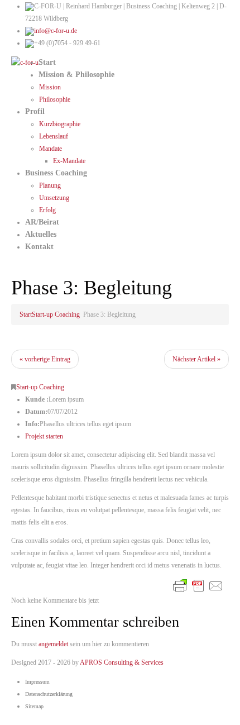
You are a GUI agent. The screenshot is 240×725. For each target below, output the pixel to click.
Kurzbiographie (59, 124)
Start (47, 62)
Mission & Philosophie (76, 74)
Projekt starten (44, 436)
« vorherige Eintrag (45, 359)
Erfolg (47, 210)
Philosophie (54, 99)
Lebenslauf (53, 136)
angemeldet (53, 644)
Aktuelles (40, 234)
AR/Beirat (42, 222)
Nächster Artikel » (196, 359)
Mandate (50, 148)
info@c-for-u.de (55, 31)
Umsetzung (54, 198)
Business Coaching (56, 173)
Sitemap (34, 706)
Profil (35, 111)
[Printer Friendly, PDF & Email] (198, 585)
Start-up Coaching (56, 314)
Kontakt (39, 246)
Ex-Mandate (69, 161)
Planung (50, 185)
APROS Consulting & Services (122, 662)
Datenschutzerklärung (49, 694)
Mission (50, 87)
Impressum (37, 682)
